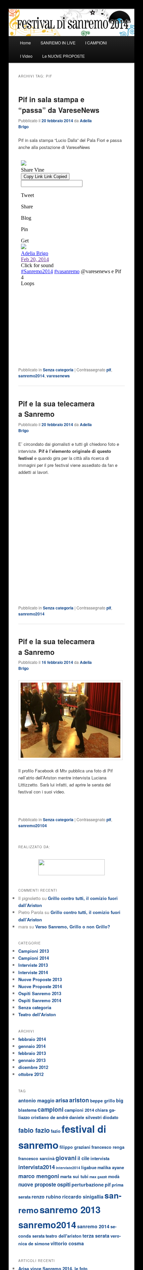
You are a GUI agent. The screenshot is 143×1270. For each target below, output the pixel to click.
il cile (83, 1158)
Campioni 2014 (33, 958)
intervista (99, 1158)
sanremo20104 (32, 826)
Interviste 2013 (33, 965)
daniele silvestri (85, 1117)
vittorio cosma (67, 1243)
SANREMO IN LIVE (58, 42)
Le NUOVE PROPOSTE (63, 56)
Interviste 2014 (33, 972)
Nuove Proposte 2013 (40, 979)
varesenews (58, 376)
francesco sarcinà (36, 1158)
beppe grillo (102, 1101)
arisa (62, 1100)
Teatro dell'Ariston (37, 1014)
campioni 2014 (79, 1110)
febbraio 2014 (32, 1039)
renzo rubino (46, 1196)
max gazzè (98, 1176)
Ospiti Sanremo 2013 (39, 993)
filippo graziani (75, 1147)
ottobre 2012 (31, 1074)
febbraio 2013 (32, 1053)
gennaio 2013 (32, 1060)
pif (108, 370)
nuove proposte (37, 1184)
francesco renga (107, 1147)
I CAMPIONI (96, 42)
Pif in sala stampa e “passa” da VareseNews (58, 104)
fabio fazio (34, 1130)
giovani (66, 1157)
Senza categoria (58, 370)
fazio (56, 1131)
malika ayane (110, 1167)
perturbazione (88, 1184)
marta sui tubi (74, 1176)
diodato (110, 1117)
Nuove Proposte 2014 (40, 986)
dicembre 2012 (33, 1067)
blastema (27, 1110)
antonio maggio (36, 1100)
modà (113, 1176)
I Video (26, 56)
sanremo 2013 (70, 1209)
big (119, 1100)
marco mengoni (38, 1176)
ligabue (88, 1167)
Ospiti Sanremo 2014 (39, 1000)
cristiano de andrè (49, 1117)
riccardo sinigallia (82, 1196)
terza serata (95, 1235)
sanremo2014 (31, 376)
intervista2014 (36, 1167)
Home (25, 42)
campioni (51, 1109)
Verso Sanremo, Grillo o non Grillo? (72, 926)
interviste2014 (68, 1167)
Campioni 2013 (33, 951)
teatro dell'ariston (63, 1236)
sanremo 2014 (93, 1226)
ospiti (64, 1184)
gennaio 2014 (32, 1046)
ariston (79, 1100)
